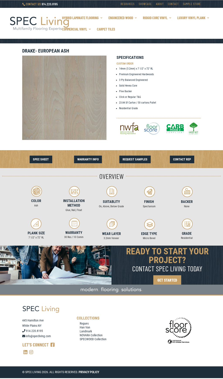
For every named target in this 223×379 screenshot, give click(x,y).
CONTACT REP (182, 159)
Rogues (84, 323)
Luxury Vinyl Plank (191, 18)
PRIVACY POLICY (89, 372)
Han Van (85, 327)
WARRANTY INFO (88, 159)
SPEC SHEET (41, 159)
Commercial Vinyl (74, 29)
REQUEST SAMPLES (135, 159)
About (160, 4)
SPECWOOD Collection (93, 339)
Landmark (86, 331)
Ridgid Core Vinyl (155, 18)
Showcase (145, 4)
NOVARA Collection (91, 335)
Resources (128, 4)
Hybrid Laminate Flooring (80, 18)
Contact (173, 4)
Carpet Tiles (106, 29)
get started (167, 279)
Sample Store (192, 4)
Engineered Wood (120, 18)
